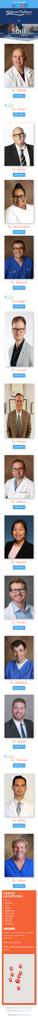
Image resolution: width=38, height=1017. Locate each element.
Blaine (7, 900)
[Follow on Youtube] (22, 5)
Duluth (7, 908)
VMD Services (25, 1015)
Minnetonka (9, 916)
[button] (11, 980)
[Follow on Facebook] (13, 5)
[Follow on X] (17, 5)
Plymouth (8, 918)
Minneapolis (9, 913)
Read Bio (19, 96)
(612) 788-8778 (19, 2)
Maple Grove (10, 910)
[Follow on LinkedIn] (26, 5)
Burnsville (9, 903)
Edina (7, 905)
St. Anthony (9, 924)
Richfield (8, 921)
